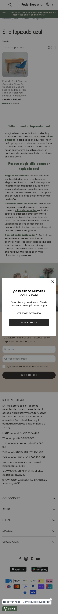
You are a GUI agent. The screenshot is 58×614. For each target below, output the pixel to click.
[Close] (52, 281)
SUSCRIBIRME (29, 322)
